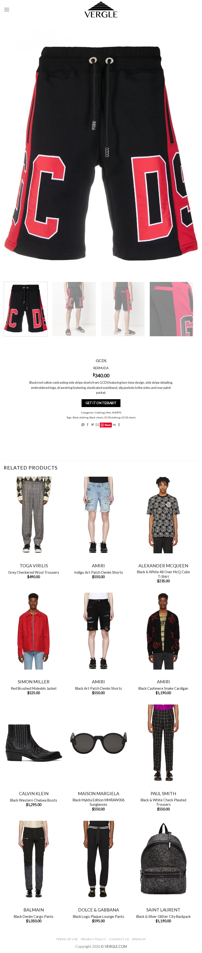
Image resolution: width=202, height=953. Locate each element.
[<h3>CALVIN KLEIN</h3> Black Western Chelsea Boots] (34, 742)
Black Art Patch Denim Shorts (98, 688)
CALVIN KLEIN (34, 793)
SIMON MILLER (34, 681)
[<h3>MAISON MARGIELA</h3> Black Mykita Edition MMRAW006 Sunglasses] (98, 742)
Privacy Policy (93, 939)
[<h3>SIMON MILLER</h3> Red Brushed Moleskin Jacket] (34, 631)
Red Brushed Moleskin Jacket (34, 688)
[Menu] (7, 9)
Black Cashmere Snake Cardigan (163, 688)
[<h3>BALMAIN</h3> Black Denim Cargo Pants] (34, 859)
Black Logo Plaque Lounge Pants (98, 916)
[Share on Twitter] (92, 425)
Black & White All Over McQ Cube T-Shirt (163, 574)
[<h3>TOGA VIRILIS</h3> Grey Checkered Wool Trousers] (34, 515)
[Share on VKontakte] (114, 425)
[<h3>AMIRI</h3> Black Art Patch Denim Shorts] (98, 631)
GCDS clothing (112, 417)
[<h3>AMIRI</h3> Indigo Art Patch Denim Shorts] (98, 515)
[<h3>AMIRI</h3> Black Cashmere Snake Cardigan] (163, 631)
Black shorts (96, 417)
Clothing (100, 412)
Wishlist (139, 939)
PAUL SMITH (163, 793)
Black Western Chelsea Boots (33, 800)
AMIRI (98, 565)
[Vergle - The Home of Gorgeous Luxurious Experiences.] (101, 9)
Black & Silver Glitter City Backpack (163, 916)
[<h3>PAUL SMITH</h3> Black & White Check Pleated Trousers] (163, 742)
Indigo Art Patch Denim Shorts (98, 572)
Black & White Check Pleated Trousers (163, 802)
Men (108, 412)
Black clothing (80, 417)
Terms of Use (67, 939)
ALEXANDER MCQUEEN (163, 565)
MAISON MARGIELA (98, 793)
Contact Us (119, 939)
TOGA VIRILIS (34, 565)
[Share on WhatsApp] (82, 425)
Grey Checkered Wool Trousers (33, 572)
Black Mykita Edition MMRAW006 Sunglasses (98, 802)
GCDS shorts (128, 417)
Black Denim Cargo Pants (33, 916)
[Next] (185, 309)
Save (108, 425)
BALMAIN (33, 909)
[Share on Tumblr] (119, 425)
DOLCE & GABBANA (98, 909)
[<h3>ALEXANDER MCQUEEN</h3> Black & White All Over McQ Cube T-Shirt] (163, 515)
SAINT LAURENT (163, 909)
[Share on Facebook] (87, 425)
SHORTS (116, 412)
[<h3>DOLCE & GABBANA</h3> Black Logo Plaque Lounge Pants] (98, 859)
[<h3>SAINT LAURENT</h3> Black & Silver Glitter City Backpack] (163, 859)
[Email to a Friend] (97, 425)
